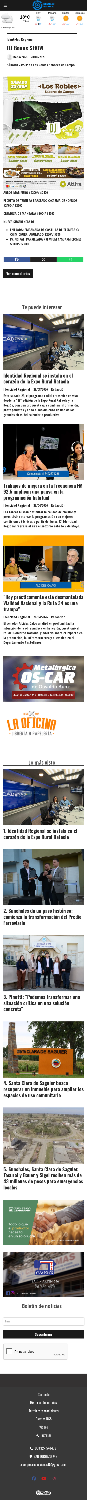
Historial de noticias (43, 1402)
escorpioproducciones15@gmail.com (43, 1464)
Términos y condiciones (44, 1410)
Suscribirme (43, 1334)
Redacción (20, 57)
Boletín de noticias (42, 1306)
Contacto (43, 1394)
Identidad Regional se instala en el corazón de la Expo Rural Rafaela (38, 378)
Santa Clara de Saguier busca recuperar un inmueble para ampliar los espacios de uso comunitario (43, 1089)
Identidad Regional (20, 39)
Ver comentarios (18, 273)
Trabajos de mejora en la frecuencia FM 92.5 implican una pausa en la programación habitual (42, 491)
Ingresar (46, 1435)
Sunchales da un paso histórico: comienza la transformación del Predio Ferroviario (42, 917)
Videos (43, 1427)
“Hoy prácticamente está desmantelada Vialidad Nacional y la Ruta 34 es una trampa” (43, 603)
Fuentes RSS (43, 1418)
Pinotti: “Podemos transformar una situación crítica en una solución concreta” (41, 1003)
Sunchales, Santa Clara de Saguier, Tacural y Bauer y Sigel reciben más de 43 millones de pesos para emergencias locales (43, 1178)
